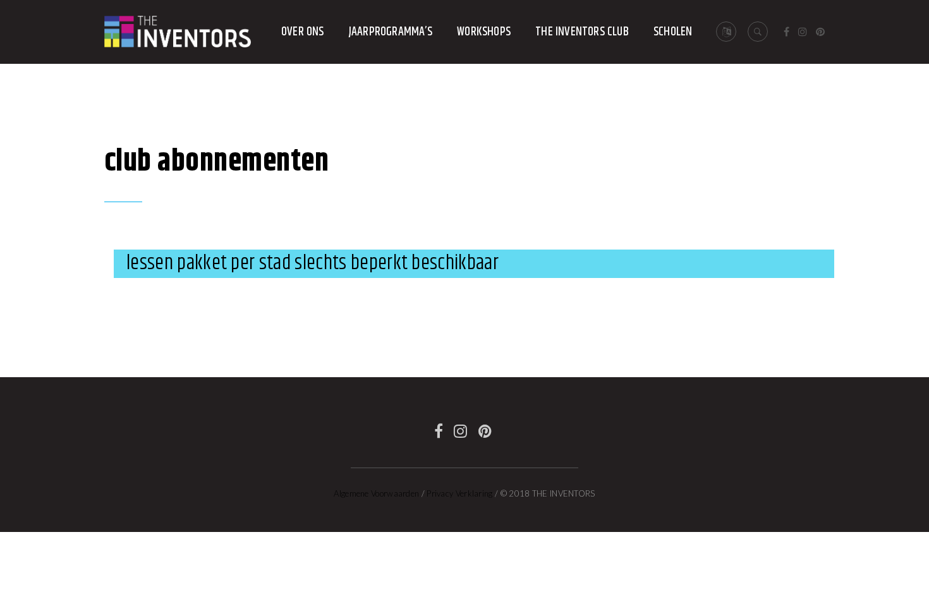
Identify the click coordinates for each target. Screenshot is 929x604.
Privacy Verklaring (459, 493)
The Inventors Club (582, 32)
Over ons (302, 32)
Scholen (672, 32)
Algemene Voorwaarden (376, 493)
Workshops (484, 32)
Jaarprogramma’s (390, 32)
